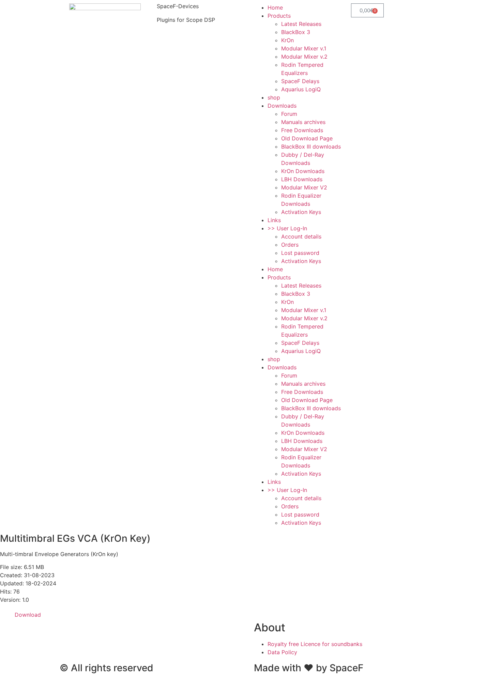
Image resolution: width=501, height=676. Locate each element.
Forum (289, 113)
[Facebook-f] (68, 630)
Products (279, 15)
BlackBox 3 (295, 32)
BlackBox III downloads (311, 146)
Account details (301, 236)
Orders (290, 244)
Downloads (282, 105)
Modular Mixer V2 (304, 187)
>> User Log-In (287, 228)
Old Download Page (307, 138)
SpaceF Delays (300, 81)
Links (274, 220)
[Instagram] (86, 630)
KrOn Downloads (302, 171)
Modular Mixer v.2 (304, 56)
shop (274, 97)
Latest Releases (301, 23)
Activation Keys (301, 212)
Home (275, 7)
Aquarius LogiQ (301, 89)
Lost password (300, 252)
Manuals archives (303, 122)
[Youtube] (124, 630)
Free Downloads (302, 130)
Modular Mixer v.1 (303, 48)
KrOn (287, 40)
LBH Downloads (301, 179)
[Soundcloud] (105, 630)
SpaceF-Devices (178, 6)
